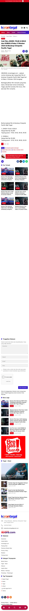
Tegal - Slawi (4, 563)
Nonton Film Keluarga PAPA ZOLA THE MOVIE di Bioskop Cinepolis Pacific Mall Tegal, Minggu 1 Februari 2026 (7, 178)
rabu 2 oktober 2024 (18, 149)
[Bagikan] (26, 51)
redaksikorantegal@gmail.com (11, 528)
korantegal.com (5, 543)
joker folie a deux (7, 149)
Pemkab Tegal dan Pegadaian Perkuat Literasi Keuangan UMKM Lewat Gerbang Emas (18, 483)
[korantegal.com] (9, 27)
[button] (22, 28)
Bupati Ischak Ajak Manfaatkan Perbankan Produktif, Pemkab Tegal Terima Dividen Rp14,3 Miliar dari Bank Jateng (17, 490)
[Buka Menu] (24, 28)
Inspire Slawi (4, 568)
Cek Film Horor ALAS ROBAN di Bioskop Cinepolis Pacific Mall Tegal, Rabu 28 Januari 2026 (21, 193)
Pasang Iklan (4, 545)
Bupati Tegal (5, 579)
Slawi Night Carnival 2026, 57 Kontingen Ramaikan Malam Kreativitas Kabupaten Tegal (16, 505)
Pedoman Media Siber (6, 548)
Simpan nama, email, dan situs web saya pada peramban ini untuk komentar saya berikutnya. (14, 370)
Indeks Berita (4, 541)
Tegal (3, 583)
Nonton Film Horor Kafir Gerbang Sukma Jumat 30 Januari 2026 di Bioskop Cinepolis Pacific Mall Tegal (7, 193)
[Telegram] (23, 161)
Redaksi (2, 50)
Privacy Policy (4, 550)
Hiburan (3, 38)
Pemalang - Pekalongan (7, 573)
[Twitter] (20, 161)
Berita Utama (4, 561)
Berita (3, 581)
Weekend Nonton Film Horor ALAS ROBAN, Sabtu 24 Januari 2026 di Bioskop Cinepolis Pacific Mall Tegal (21, 208)
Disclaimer (3, 538)
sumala (4, 151)
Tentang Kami (4, 555)
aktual (3, 586)
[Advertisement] (14, 106)
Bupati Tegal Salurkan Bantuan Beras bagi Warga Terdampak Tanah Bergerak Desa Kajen (17, 498)
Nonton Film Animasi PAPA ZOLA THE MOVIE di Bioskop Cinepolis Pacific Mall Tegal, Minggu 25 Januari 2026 (7, 208)
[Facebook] (18, 161)
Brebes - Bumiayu (5, 570)
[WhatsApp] (26, 161)
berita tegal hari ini (6, 588)
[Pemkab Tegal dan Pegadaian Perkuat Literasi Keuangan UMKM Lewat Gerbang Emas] (4, 484)
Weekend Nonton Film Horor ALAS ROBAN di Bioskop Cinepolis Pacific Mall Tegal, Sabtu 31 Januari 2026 (21, 178)
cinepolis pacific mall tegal (12, 148)
